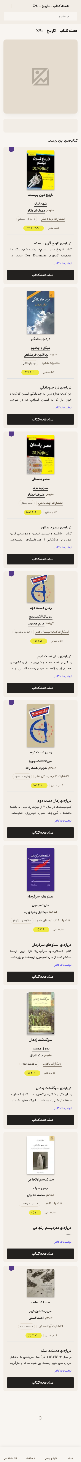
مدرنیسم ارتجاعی (40, 1179)
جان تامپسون (40, 905)
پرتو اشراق (36, 1055)
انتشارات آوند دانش (53, 219)
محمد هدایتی (36, 1195)
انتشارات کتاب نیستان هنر (52, 631)
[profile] (6, 6)
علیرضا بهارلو (36, 494)
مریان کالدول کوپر (40, 1311)
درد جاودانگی (40, 339)
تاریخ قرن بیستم (41, 195)
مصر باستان (41, 479)
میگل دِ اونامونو (40, 348)
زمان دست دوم (41, 608)
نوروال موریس (40, 1048)
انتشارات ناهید (51, 363)
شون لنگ (40, 203)
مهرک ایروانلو (36, 210)
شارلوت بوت (40, 487)
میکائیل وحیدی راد (36, 912)
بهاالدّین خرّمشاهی (36, 354)
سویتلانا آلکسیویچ (40, 616)
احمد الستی (36, 1318)
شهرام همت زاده (36, 768)
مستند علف (40, 1302)
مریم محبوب (36, 623)
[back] (75, 6)
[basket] (16, 6)
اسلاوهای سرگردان (40, 896)
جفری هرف (40, 1188)
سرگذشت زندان (40, 1040)
